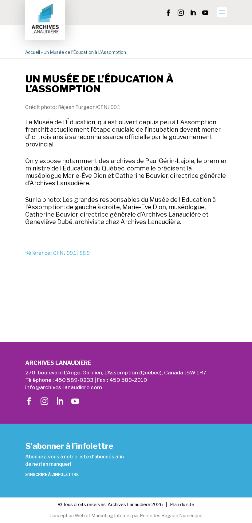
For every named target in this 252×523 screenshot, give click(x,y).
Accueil (32, 52)
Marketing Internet (111, 515)
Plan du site (182, 504)
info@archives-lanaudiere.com (63, 387)
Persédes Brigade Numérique (171, 515)
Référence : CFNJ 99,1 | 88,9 (57, 253)
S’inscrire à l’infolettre (52, 474)
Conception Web (67, 515)
